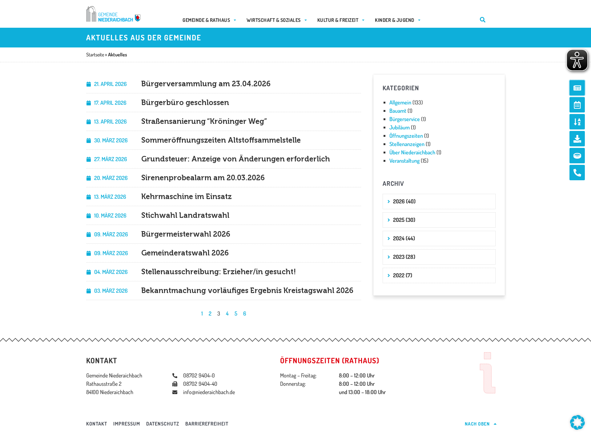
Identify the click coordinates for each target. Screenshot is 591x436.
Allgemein (400, 102)
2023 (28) (404, 256)
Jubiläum (399, 127)
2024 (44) (404, 238)
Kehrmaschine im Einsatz (186, 196)
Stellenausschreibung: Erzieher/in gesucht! (218, 271)
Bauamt (397, 110)
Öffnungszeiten (406, 135)
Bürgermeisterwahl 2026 (185, 234)
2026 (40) (404, 201)
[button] (577, 422)
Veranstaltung (404, 160)
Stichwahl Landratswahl (185, 215)
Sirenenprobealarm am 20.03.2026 (203, 177)
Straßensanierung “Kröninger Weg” (204, 121)
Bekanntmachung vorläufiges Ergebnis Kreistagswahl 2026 (247, 290)
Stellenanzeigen (406, 144)
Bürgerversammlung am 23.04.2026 (206, 83)
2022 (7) (402, 275)
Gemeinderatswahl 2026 (185, 252)
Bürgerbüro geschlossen (185, 102)
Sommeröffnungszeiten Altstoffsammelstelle (221, 140)
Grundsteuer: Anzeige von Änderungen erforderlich (235, 158)
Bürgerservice (404, 119)
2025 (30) (404, 219)
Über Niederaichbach (412, 152)
